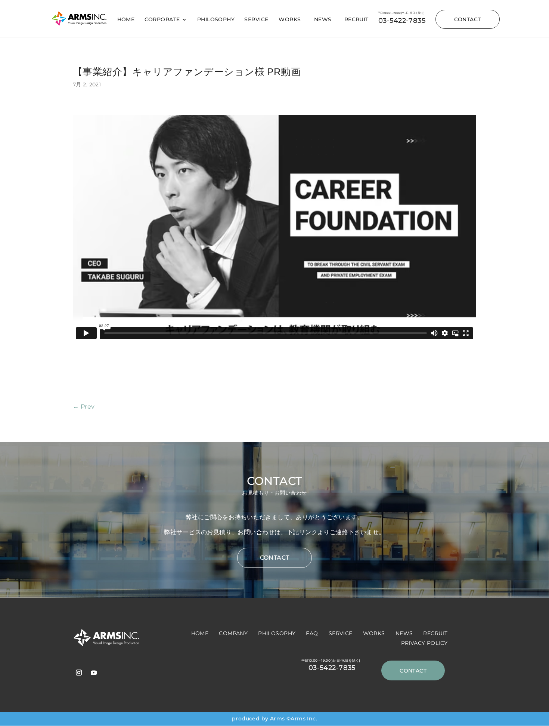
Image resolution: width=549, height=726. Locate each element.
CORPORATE (162, 20)
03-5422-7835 (401, 20)
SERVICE (256, 20)
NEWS (323, 20)
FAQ (312, 633)
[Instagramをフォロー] (79, 673)
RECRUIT (356, 20)
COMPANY (233, 633)
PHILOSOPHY (216, 20)
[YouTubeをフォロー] (94, 673)
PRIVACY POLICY (424, 643)
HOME (126, 20)
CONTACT (467, 19)
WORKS (290, 20)
